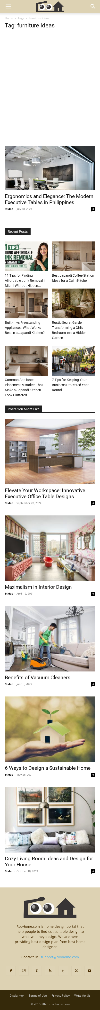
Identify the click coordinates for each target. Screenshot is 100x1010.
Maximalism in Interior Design (38, 587)
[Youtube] (89, 971)
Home (9, 18)
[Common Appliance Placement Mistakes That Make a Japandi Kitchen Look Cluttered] (26, 361)
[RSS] (50, 971)
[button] (8, 6)
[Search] (93, 6)
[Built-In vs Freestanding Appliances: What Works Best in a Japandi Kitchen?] (26, 303)
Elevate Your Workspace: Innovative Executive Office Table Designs (45, 493)
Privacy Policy (60, 995)
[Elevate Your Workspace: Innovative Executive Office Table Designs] (50, 452)
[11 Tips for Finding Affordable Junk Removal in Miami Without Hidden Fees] (26, 256)
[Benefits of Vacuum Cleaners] (50, 638)
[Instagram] (24, 971)
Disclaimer (16, 995)
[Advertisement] (50, 94)
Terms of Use (38, 995)
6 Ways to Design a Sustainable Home (48, 768)
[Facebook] (11, 971)
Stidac (9, 209)
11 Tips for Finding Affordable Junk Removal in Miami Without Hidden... (25, 280)
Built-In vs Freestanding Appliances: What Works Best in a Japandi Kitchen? (25, 328)
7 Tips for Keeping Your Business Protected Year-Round (71, 385)
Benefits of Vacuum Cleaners (37, 677)
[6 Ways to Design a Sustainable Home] (50, 729)
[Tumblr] (63, 971)
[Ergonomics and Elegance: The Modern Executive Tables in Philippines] (50, 168)
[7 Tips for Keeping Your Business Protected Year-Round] (73, 361)
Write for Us (82, 995)
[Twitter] (76, 971)
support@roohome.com (60, 957)
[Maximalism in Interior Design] (50, 548)
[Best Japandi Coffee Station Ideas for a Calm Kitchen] (73, 256)
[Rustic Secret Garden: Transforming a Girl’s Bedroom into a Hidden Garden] (73, 303)
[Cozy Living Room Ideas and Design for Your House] (50, 820)
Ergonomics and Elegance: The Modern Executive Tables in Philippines (49, 199)
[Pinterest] (37, 971)
